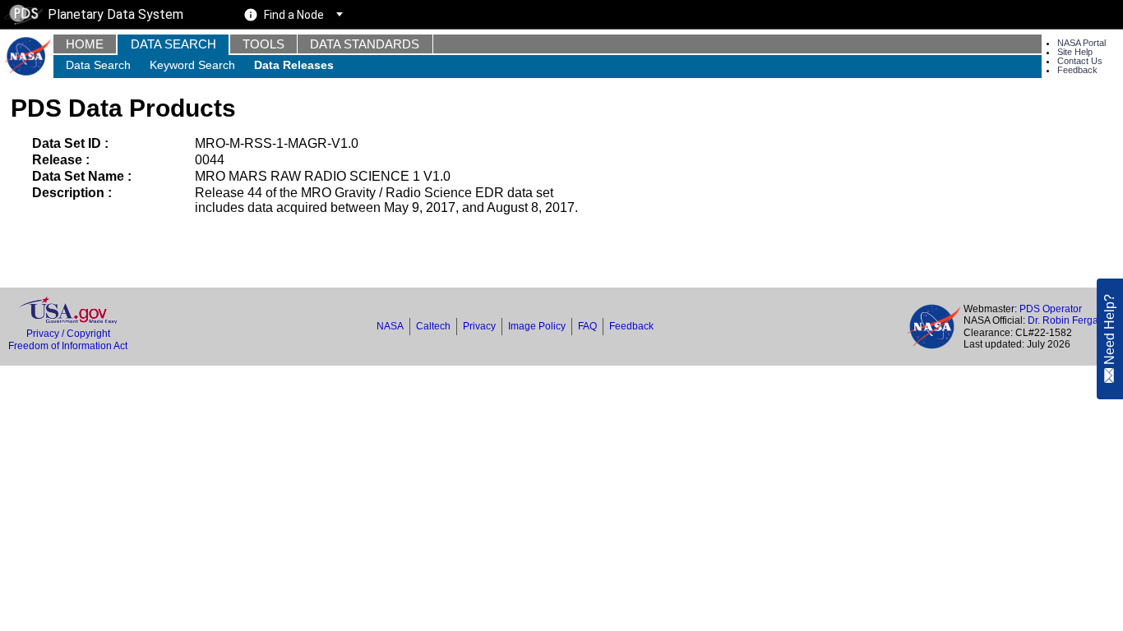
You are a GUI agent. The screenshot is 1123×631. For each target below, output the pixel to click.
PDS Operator (1050, 309)
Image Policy (537, 326)
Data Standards (364, 44)
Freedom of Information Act (67, 346)
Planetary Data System (115, 14)
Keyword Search (192, 64)
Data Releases (294, 64)
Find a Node (294, 14)
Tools (263, 44)
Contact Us (1079, 61)
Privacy (479, 326)
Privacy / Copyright (68, 333)
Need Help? (1109, 330)
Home (85, 44)
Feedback (1077, 70)
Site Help (1075, 52)
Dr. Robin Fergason (1071, 320)
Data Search (173, 44)
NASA (390, 326)
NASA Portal (1081, 43)
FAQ (587, 326)
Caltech (433, 326)
